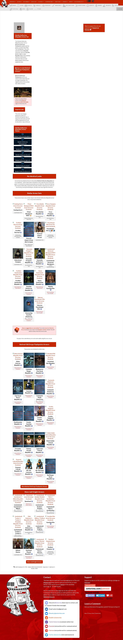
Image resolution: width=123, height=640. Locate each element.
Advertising (98, 613)
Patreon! (87, 582)
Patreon (51, 630)
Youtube (51, 626)
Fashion (47, 5)
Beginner (26, 1)
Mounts (108, 5)
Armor (38, 5)
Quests (91, 5)
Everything (81, 5)
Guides (19, 1)
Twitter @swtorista (55, 635)
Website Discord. (49, 597)
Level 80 (33, 1)
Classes (40, 1)
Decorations (70, 5)
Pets (116, 5)
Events (65, 1)
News (14, 5)
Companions (49, 1)
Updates (12, 1)
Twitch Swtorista (54, 622)
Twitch (62, 584)
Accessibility (78, 1)
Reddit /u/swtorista (55, 617)
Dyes (23, 9)
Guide (21, 5)
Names (100, 5)
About (85, 613)
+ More (119, 9)
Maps (70, 1)
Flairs (31, 9)
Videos (30, 5)
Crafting (58, 1)
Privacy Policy (91, 613)
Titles (39, 9)
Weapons (58, 5)
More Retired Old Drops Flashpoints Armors (34, 486)
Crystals (15, 9)
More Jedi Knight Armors (34, 562)
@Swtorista (47, 582)
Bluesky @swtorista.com (57, 613)
